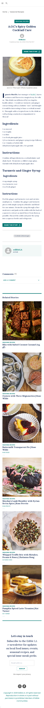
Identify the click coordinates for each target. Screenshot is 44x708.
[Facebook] (24, 686)
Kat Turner (6, 614)
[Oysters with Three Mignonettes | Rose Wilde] (22, 372)
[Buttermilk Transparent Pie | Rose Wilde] (22, 423)
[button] (22, 280)
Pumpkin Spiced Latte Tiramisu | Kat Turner (20, 609)
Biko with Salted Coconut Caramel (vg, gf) (21, 345)
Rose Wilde (5, 452)
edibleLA (22, 40)
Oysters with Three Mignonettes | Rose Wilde (21, 397)
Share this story (30, 52)
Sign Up (22, 669)
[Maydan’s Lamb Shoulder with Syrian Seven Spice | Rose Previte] (22, 477)
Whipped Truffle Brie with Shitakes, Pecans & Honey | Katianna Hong (20, 555)
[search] (7, 3)
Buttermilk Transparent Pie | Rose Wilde (19, 448)
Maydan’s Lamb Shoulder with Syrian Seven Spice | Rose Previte (20, 502)
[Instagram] (20, 686)
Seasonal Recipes (17, 12)
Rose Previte (6, 506)
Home (4, 12)
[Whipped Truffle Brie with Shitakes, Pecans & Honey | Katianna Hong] (22, 530)
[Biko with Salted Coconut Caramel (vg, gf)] (22, 320)
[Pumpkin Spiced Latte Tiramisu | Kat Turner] (22, 584)
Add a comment (9, 280)
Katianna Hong (7, 560)
